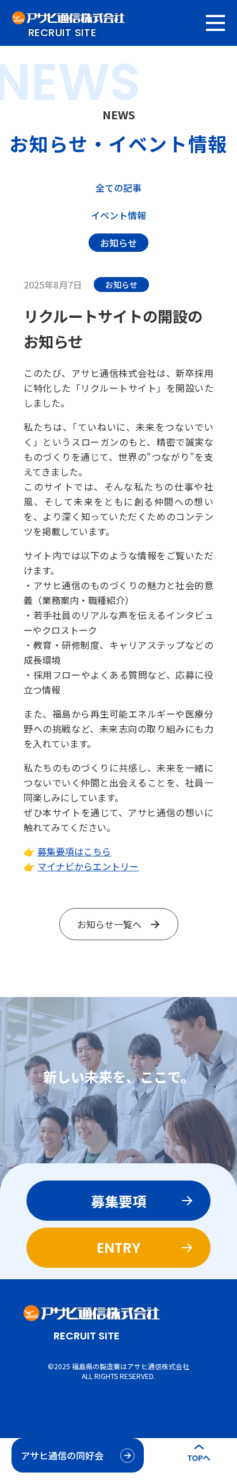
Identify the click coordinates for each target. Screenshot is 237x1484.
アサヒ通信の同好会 (62, 1455)
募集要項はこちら (74, 851)
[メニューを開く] (215, 23)
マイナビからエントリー (88, 866)
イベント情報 (118, 215)
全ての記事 (118, 187)
